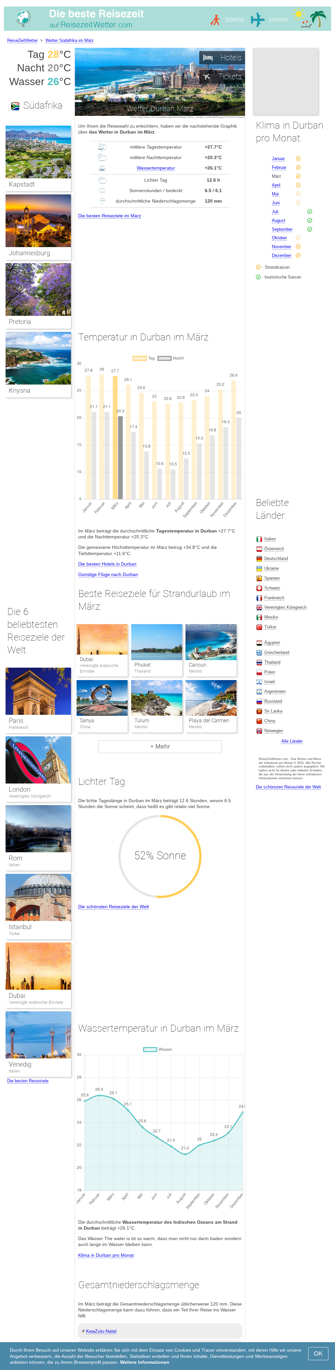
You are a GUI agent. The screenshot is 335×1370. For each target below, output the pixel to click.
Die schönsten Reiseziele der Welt (113, 906)
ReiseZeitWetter (22, 40)
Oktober (279, 237)
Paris (16, 721)
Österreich (274, 548)
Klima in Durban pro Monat (106, 1255)
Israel (269, 681)
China (269, 720)
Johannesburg (29, 253)
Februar (279, 167)
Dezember (281, 255)
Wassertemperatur (156, 168)
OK (318, 1353)
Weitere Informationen (144, 1362)
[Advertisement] (160, 269)
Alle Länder (292, 741)
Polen (269, 672)
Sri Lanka (273, 711)
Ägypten (272, 642)
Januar (278, 158)
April (276, 185)
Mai (275, 193)
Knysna (19, 390)
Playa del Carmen (209, 720)
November (281, 246)
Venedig (20, 1064)
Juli (275, 211)
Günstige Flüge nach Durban (108, 574)
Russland (273, 701)
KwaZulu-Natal (101, 1331)
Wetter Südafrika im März (69, 40)
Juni (276, 202)
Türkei (14, 933)
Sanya (87, 720)
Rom (16, 858)
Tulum (141, 720)
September (282, 229)
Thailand (272, 662)
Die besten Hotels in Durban (107, 564)
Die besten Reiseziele (27, 1080)
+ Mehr (160, 746)
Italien (14, 864)
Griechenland (276, 652)
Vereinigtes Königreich (30, 796)
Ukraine (271, 568)
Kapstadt (22, 184)
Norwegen (273, 730)
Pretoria (20, 322)
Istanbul (20, 927)
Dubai (86, 659)
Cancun (197, 665)
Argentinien (275, 691)
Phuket (142, 665)
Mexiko (271, 617)
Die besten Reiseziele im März (109, 215)
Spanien (272, 578)
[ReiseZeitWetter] (167, 30)
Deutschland (276, 558)
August (278, 220)
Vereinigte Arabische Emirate (36, 1002)
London (19, 789)
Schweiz (272, 588)
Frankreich (18, 727)
